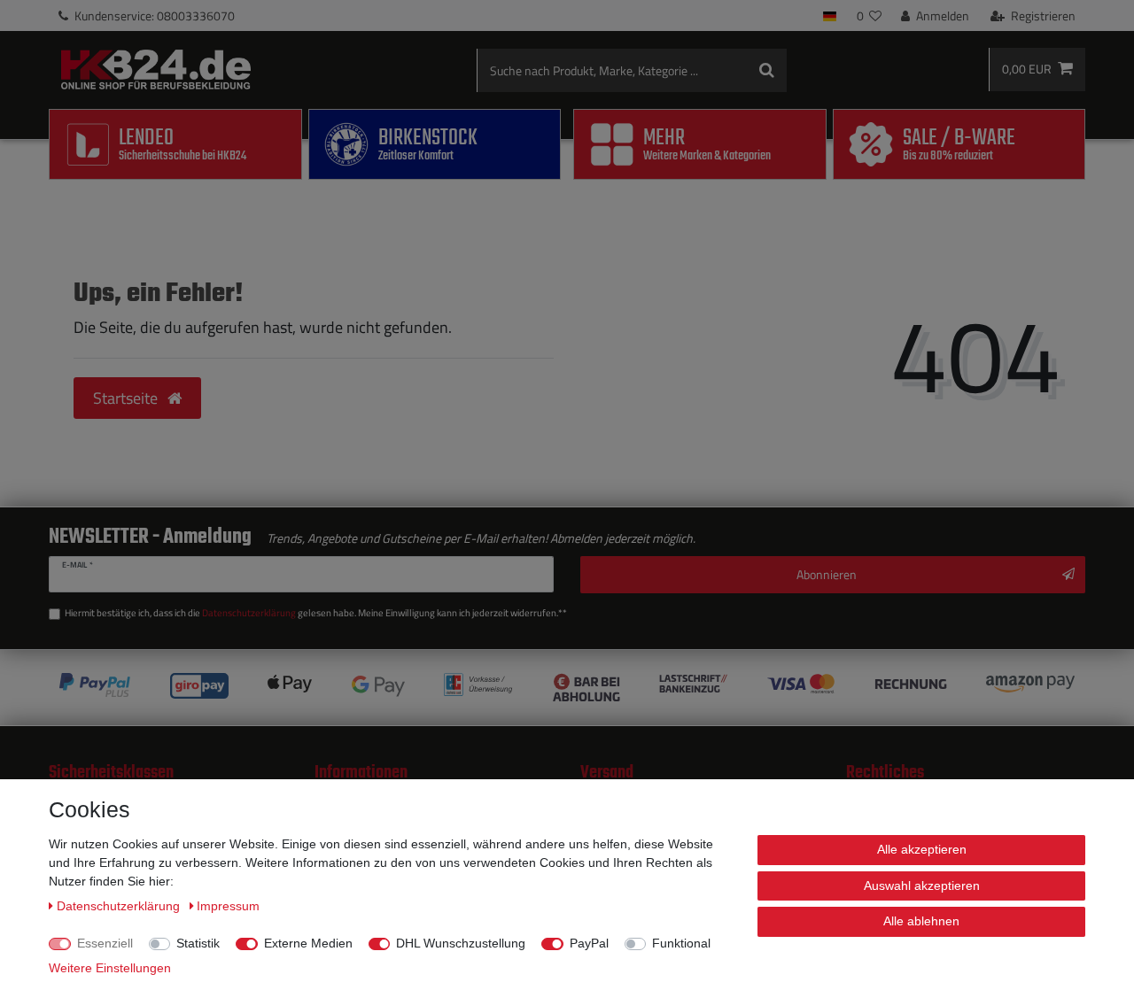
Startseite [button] (127, 398)
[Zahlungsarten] (567, 688)
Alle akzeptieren (922, 849)
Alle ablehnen (921, 921)
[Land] (829, 15)
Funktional (681, 943)
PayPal (589, 943)
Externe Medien (308, 943)
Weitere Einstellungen (110, 968)
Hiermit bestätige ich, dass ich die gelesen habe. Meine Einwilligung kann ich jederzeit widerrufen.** (316, 613)
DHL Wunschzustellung (460, 943)
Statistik (198, 943)
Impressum (228, 906)
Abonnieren (826, 574)
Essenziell (105, 943)
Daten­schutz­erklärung (120, 906)
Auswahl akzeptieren (922, 885)
